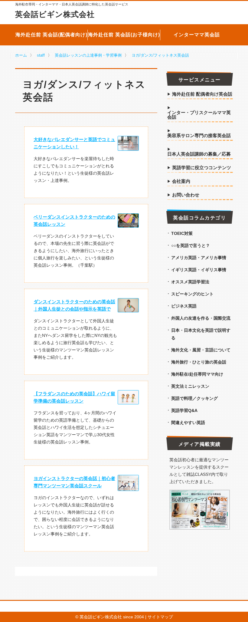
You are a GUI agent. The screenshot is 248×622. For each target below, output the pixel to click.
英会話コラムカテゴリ (199, 218)
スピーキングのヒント (192, 293)
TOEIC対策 (182, 233)
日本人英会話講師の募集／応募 (199, 154)
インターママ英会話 (197, 34)
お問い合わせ (185, 195)
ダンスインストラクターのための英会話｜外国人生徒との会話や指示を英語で (74, 305)
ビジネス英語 (184, 306)
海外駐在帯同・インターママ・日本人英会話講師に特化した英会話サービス (71, 4)
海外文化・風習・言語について (200, 349)
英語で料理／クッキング (194, 398)
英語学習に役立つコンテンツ (201, 167)
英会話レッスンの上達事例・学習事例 (88, 55)
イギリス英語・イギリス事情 (198, 269)
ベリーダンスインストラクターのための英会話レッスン (74, 220)
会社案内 (181, 181)
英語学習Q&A (184, 410)
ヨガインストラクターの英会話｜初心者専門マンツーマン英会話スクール (74, 482)
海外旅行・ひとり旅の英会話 (198, 362)
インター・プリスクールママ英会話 (199, 115)
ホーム (21, 55)
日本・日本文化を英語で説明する (200, 334)
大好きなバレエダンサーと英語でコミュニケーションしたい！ (74, 143)
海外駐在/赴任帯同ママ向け (197, 374)
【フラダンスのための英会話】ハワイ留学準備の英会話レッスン (74, 397)
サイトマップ (160, 616)
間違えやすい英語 (188, 422)
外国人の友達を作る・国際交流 (200, 318)
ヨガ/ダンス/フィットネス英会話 (160, 55)
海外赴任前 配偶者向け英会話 (202, 94)
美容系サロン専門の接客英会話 (199, 135)
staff (41, 55)
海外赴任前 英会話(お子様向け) (124, 34)
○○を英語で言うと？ (190, 245)
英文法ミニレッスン (190, 386)
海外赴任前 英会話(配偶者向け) (51, 34)
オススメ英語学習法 (190, 281)
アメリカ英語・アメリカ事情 (198, 257)
